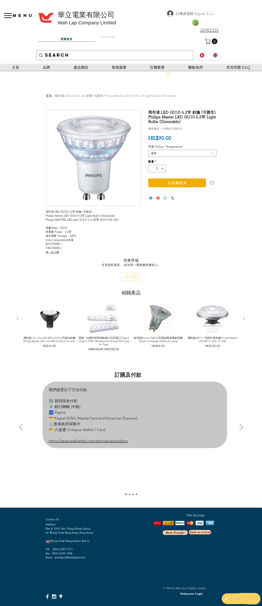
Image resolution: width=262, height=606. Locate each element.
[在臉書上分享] (150, 198)
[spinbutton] (157, 168)
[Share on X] (172, 198)
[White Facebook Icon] (47, 597)
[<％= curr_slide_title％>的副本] (136, 494)
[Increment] (163, 168)
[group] (131, 328)
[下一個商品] (244, 318)
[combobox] (182, 153)
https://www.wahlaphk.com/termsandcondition (88, 441)
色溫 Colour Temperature (166, 146)
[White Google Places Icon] (61, 597)
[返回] (20, 427)
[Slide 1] (126, 494)
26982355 (209, 30)
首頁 (49, 96)
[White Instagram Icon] (54, 597)
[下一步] (241, 427)
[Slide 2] (129, 494)
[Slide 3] (133, 494)
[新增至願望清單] (212, 182)
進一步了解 (52, 252)
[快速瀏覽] (49, 318)
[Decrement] (151, 168)
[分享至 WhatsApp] (165, 198)
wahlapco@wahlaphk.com (69, 557)
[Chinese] (202, 55)
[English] (215, 55)
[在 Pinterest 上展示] (158, 198)
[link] (212, 41)
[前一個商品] (17, 318)
